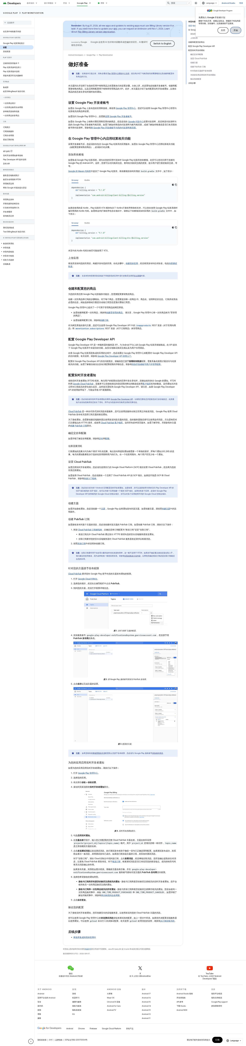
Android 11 (146, 1018)
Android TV (111, 1010)
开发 (65, 3)
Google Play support (219, 1002)
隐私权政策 (76, 1010)
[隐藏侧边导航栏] (30, 1041)
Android (41, 993)
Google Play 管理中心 (126, 108)
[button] (16, 243)
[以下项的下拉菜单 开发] (70, 3)
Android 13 (146, 1010)
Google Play (82, 3)
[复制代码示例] (176, 184)
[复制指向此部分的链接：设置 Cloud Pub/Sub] (94, 462)
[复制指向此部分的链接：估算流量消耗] (84, 446)
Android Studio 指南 (185, 993)
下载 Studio (181, 1006)
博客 (102, 3)
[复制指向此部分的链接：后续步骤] (83, 932)
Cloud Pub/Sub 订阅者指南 (90, 530)
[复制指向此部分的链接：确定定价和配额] (88, 433)
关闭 (223, 30)
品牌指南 (58, 1040)
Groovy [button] (74, 180)
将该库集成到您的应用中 (84, 937)
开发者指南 (181, 998)
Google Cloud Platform (111, 1028)
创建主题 (166, 509)
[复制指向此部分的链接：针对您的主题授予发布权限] (101, 568)
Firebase (93, 1028)
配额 (107, 438)
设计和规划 (48, 3)
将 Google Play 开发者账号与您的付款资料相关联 (113, 127)
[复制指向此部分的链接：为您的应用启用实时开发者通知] (106, 762)
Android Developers (75, 55)
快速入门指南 (90, 478)
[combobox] (179, 3)
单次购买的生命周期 (110, 895)
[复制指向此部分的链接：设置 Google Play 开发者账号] (111, 102)
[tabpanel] (123, 192)
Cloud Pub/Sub (74, 411)
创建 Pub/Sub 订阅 (78, 426)
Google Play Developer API (122, 399)
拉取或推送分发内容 (132, 556)
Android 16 (146, 998)
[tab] (74, 180)
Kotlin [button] (87, 180)
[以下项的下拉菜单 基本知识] (37, 3)
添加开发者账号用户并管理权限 (146, 364)
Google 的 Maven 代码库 (79, 171)
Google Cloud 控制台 (87, 579)
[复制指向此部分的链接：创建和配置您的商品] (98, 288)
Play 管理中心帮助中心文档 (118, 73)
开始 (236, 30)
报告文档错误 (216, 998)
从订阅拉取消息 (167, 921)
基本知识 (30, 3)
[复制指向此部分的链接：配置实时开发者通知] (98, 375)
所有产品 (129, 1028)
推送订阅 (116, 861)
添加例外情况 (157, 753)
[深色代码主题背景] (173, 184)
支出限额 (137, 276)
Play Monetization (33, 13)
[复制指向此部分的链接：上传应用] (81, 258)
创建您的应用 (132, 263)
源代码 (40, 1006)
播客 (39, 1018)
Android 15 (146, 1002)
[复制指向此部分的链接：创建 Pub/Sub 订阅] (92, 519)
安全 (39, 1002)
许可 (51, 1040)
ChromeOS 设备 (113, 1002)
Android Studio (228, 3)
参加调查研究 (216, 1006)
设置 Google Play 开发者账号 (118, 116)
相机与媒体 (76, 1006)
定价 (101, 438)
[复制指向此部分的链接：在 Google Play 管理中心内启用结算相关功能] (133, 138)
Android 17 (146, 993)
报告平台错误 (216, 993)
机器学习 (75, 998)
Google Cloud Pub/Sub (83, 384)
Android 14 (146, 1006)
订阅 (217, 1040)
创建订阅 (104, 320)
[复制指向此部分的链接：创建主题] (81, 503)
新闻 (39, 1010)
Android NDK (182, 1010)
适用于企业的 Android (46, 998)
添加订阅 (82, 543)
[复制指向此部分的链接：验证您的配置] (86, 907)
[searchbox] (17, 23)
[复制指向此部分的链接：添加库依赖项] (86, 154)
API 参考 (180, 1002)
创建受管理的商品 (114, 312)
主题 (103, 509)
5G (73, 1014)
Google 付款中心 (136, 121)
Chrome (81, 1028)
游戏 (74, 993)
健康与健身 (76, 1002)
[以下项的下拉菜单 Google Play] (91, 3)
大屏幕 (109, 993)
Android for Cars (114, 1006)
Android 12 (146, 1014)
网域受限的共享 (99, 753)
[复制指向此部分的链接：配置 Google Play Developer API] (117, 339)
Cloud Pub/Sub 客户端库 (112, 422)
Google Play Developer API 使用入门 (114, 356)
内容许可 (88, 949)
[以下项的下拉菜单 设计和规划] (56, 3)
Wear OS (110, 998)
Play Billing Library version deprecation (96, 32)
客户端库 (147, 384)
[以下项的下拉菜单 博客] (107, 3)
